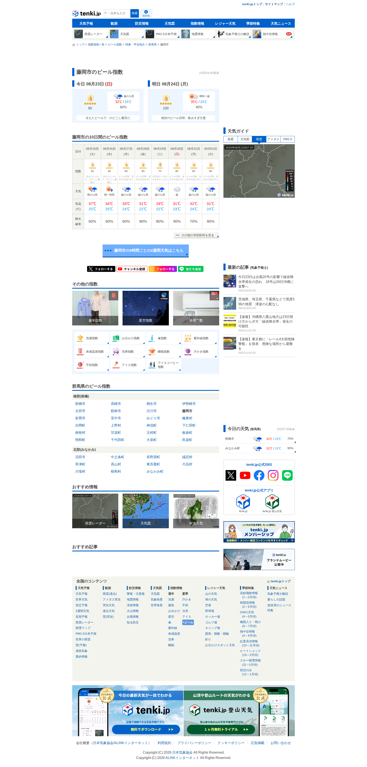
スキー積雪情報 (250, 662)
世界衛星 (157, 605)
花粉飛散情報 (249, 595)
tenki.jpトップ (252, 4)
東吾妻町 (153, 464)
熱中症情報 (248, 633)
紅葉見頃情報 (250, 643)
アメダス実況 (112, 599)
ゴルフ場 (211, 622)
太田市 (80, 411)
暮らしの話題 (276, 599)
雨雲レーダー (84, 622)
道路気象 (82, 651)
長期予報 (82, 616)
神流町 (152, 425)
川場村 (80, 471)
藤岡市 (187, 411)
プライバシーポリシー (194, 743)
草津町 (80, 464)
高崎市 (116, 403)
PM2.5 (287, 139)
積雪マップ (83, 628)
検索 (135, 13)
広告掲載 (257, 743)
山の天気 (211, 593)
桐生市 (152, 403)
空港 (208, 605)
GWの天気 (248, 614)
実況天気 (109, 605)
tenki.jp (87, 14)
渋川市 (152, 411)
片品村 (187, 464)
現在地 (146, 15)
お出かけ (174, 611)
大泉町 (152, 440)
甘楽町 (116, 432)
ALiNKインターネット (131, 743)
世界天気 (82, 599)
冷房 (185, 611)
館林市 (116, 411)
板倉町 (187, 432)
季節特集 (253, 23)
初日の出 (249, 672)
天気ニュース (281, 23)
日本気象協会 (103, 743)
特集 (270, 610)
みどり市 (153, 418)
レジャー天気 (225, 23)
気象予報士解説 (277, 593)
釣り (208, 639)
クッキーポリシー (231, 743)
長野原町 (153, 457)
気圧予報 (82, 605)
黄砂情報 (82, 656)
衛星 (231, 139)
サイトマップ (274, 4)
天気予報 (86, 23)
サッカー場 (212, 616)
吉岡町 (80, 425)
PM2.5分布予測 (86, 633)
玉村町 (152, 432)
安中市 (116, 418)
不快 (185, 605)
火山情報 (133, 611)
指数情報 (197, 23)
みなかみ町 (155, 471)
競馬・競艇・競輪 (217, 633)
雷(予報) (81, 645)
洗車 (171, 639)
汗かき (186, 599)
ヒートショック (250, 653)
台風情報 (133, 616)
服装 (171, 605)
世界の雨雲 (83, 639)
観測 (114, 23)
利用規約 (164, 743)
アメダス (273, 139)
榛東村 (187, 418)
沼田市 (80, 457)
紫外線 (172, 628)
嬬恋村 (187, 457)
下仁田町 (189, 425)
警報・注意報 (136, 593)
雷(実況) (108, 616)
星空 (171, 616)
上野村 (116, 425)
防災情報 (142, 23)
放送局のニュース (279, 605)
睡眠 (171, 645)
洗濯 (171, 599)
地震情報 (133, 599)
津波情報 (133, 605)
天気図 (170, 23)
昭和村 (116, 471)
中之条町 (117, 457)
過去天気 (109, 611)
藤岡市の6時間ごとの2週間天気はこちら (149, 250)
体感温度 (174, 633)
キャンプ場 (212, 628)
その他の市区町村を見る (197, 235)
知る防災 (133, 622)
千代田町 (117, 440)
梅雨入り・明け (250, 624)
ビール (188, 622)
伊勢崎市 (189, 403)
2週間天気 (82, 611)
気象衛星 (157, 599)
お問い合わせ (281, 743)
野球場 (209, 611)
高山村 (116, 464)
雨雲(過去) (110, 593)
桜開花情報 (248, 604)
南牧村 (80, 432)
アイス (186, 616)
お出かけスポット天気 (220, 645)
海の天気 (211, 599)
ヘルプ (290, 4)
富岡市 (80, 418)
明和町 (80, 440)
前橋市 (80, 403)
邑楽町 (187, 440)
